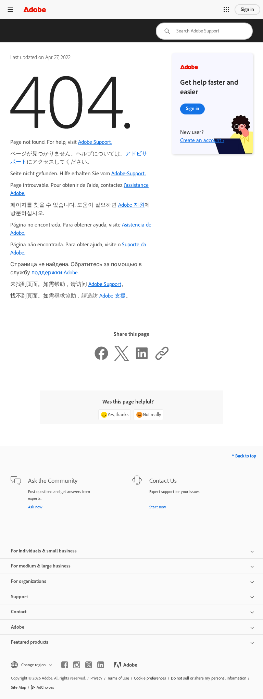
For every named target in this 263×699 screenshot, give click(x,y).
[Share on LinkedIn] (141, 359)
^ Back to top (244, 455)
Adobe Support (104, 284)
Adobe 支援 (112, 295)
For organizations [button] (28, 581)
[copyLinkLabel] (162, 359)
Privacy (96, 678)
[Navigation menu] (10, 9)
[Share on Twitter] (121, 359)
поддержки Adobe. (55, 272)
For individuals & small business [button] (44, 551)
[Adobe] (35, 9)
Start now (157, 507)
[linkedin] (100, 664)
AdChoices (45, 687)
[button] (226, 9)
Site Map (18, 687)
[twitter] (88, 664)
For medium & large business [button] (41, 566)
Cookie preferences (150, 678)
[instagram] (76, 664)
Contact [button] (18, 612)
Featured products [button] (29, 642)
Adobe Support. (95, 142)
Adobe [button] (17, 627)
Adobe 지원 (131, 205)
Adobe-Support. (128, 173)
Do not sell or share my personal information (208, 678)
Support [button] (19, 597)
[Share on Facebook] (101, 359)
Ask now (35, 507)
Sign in (247, 9)
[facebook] (64, 664)
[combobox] (204, 31)
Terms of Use (118, 678)
